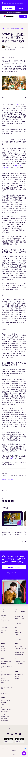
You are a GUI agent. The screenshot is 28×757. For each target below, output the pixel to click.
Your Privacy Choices (20, 748)
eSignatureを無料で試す (14, 567)
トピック (23, 21)
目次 (3, 97)
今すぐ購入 (23, 16)
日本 (9, 729)
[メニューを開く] (2, 16)
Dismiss (21, 8)
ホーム (3, 28)
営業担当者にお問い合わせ (14, 573)
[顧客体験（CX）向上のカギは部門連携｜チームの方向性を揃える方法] (12, 518)
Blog (8, 28)
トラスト (4, 492)
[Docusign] (8, 16)
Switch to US (8, 8)
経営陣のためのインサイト (17, 28)
